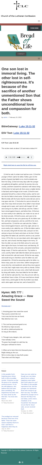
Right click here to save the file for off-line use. (20, 165)
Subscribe (34, 28)
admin (5, 117)
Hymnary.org (6, 306)
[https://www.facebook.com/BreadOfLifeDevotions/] (19, 462)
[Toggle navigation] (39, 21)
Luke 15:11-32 (27, 126)
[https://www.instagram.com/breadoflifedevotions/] (22, 462)
